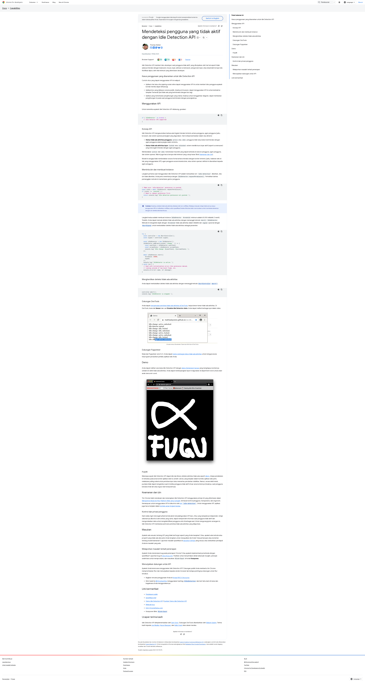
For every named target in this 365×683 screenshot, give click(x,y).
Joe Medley (155, 625)
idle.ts (207, 476)
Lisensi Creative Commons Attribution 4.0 (192, 642)
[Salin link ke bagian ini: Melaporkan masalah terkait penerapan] (178, 549)
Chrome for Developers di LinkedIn (254, 668)
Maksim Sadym (211, 623)
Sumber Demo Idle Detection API (175, 601)
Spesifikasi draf (151, 598)
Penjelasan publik (152, 594)
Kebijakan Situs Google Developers (195, 644)
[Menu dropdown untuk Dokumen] (37, 2)
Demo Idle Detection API (154, 601)
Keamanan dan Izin (205, 154)
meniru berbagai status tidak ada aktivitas (187, 354)
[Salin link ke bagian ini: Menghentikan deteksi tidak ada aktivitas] (179, 279)
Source (187, 60)
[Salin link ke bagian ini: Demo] (150, 362)
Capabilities (15, 8)
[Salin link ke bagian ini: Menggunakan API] (162, 104)
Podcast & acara (128, 671)
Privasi (13, 679)
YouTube (246, 665)
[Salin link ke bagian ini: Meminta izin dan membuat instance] (175, 170)
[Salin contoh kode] (221, 115)
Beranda (144, 26)
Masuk (360, 2)
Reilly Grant (178, 625)
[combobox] (326, 2)
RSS (245, 671)
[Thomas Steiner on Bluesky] (159, 48)
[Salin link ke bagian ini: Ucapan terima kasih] (165, 617)
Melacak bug (150, 605)
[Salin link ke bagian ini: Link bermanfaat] (160, 589)
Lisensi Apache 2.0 (151, 644)
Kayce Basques (165, 625)
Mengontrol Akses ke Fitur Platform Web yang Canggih (161, 501)
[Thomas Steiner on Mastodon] (156, 48)
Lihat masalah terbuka (9, 665)
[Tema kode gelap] (218, 115)
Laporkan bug (6, 662)
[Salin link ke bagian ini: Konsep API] (154, 129)
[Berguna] (218, 26)
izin (188, 503)
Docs (4, 8)
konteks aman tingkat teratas (170, 506)
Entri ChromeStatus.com (154, 608)
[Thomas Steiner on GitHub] (151, 48)
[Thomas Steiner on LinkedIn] (154, 48)
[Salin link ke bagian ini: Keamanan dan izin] (163, 493)
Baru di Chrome (64, 2)
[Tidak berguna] (221, 26)
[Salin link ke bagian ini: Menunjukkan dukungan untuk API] (173, 564)
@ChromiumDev (161, 581)
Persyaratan (5, 679)
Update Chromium (128, 662)
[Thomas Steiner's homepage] (162, 48)
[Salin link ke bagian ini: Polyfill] (149, 472)
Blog (54, 2)
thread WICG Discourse (181, 578)
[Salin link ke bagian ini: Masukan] (153, 530)
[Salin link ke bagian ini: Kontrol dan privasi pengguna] (169, 512)
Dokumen (32, 2)
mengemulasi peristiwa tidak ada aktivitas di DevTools (169, 306)
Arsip (124, 668)
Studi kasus (45, 2)
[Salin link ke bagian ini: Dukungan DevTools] (161, 301)
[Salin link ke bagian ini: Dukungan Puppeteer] (162, 350)
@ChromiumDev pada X (251, 662)
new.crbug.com (167, 556)
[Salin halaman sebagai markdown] (204, 37)
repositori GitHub (189, 541)
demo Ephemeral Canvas (190, 368)
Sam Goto (174, 623)
